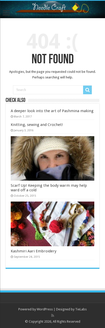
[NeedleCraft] (52, 9)
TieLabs (81, 309)
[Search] (87, 90)
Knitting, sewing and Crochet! (37, 124)
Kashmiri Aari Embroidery (33, 251)
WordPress (45, 309)
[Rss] (53, 315)
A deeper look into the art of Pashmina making (52, 111)
